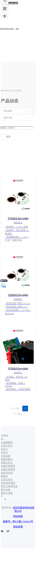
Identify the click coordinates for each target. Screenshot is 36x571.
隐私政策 (18, 526)
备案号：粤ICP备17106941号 (18, 521)
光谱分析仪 (7, 446)
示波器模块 (7, 442)
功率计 (4, 452)
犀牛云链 (5, 489)
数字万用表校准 (9, 486)
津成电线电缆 (8, 483)
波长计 (4, 449)
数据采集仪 (7, 459)
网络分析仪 (7, 462)
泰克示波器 (7, 493)
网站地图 (18, 516)
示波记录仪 (7, 479)
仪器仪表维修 (8, 469)
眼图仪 (4, 476)
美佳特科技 (7, 473)
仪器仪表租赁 (8, 466)
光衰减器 (5, 456)
